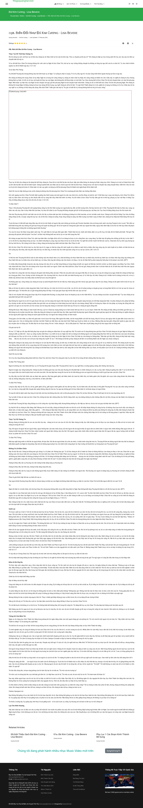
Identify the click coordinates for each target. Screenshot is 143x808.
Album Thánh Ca (46, 789)
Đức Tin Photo (71, 4)
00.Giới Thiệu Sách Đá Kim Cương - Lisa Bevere (28, 735)
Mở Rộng (59, 4)
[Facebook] (129, 4)
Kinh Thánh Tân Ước (47, 778)
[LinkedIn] (128, 43)
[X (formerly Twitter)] (132, 43)
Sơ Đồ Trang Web (78, 786)
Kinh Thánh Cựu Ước (47, 775)
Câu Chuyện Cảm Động (48, 782)
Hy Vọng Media (84, 4)
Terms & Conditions (79, 789)
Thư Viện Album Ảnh (47, 786)
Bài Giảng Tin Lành (78, 778)
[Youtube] (133, 4)
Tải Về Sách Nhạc (78, 782)
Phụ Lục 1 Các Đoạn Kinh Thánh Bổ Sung (112, 735)
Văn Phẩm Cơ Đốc (46, 793)
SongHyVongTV (113, 751)
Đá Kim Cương (23, 37)
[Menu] (7, 4)
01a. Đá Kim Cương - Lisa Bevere (70, 734)
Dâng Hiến (76, 775)
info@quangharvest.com (20, 779)
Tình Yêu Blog (98, 4)
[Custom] (136, 4)
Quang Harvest (67, 804)
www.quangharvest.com (16, 777)
